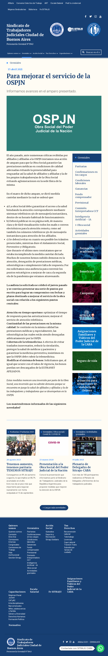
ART (46, 3)
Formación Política (16, 619)
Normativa (15, 625)
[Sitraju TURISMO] (86, 314)
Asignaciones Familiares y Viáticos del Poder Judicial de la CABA (74, 585)
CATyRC (12, 600)
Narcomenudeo (15, 606)
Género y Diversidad (17, 614)
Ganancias (81, 188)
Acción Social (37, 53)
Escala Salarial (57, 3)
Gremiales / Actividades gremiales (86, 433)
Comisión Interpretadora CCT (86, 210)
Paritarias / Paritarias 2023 (22, 432)
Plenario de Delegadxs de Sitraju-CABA (81, 467)
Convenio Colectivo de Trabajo (29, 3)
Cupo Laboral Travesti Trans (70, 543)
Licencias (68, 540)
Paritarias (81, 166)
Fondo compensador (83, 196)
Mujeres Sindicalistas (17, 9)
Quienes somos (13, 53)
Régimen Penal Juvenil (15, 596)
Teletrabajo (69, 537)
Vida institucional (14, 554)
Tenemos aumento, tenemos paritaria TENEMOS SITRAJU (20, 467)
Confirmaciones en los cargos (86, 173)
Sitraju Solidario (52, 540)
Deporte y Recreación (50, 535)
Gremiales (26, 53)
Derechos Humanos (17, 617)
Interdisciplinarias (16, 603)
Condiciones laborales (82, 182)
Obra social (83, 225)
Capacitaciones (64, 53)
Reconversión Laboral (70, 533)
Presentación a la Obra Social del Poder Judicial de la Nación (54, 467)
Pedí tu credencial (73, 3)
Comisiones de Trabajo (15, 548)
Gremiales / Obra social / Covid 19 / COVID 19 (54, 433)
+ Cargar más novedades (54, 507)
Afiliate (11, 3)
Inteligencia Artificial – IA (83, 218)
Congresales (14, 545)
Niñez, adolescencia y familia (17, 610)
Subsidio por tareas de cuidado (69, 549)
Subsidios (50, 532)
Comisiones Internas (14, 541)
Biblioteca (33, 9)
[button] (100, 648)
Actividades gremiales (82, 232)
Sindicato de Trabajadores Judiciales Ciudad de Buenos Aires (25, 34)
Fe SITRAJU (45, 9)
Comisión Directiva (12, 535)
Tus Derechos (51, 53)
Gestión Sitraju (15, 558)
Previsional (82, 202)
